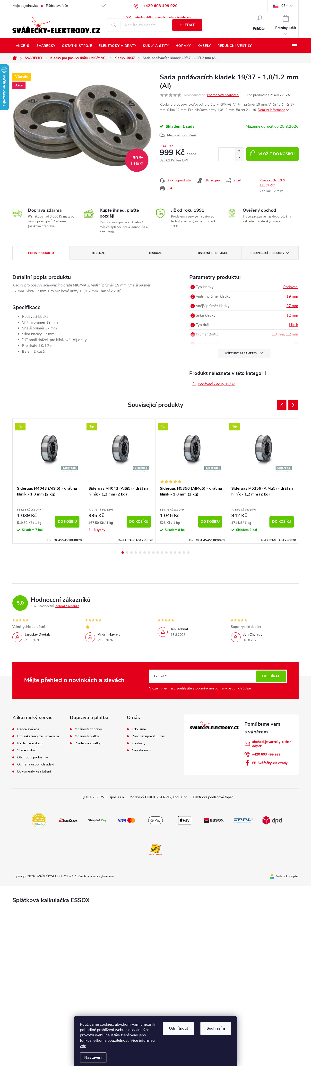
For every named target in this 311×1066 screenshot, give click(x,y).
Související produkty (267, 253)
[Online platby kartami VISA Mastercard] (126, 819)
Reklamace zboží (30, 743)
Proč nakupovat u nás (148, 736)
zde (83, 1046)
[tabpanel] (48, 481)
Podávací (290, 287)
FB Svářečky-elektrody (269, 763)
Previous (281, 405)
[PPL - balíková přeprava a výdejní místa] (243, 819)
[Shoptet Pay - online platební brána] (97, 819)
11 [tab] (166, 552)
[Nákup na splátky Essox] (214, 819)
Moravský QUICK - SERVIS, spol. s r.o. (159, 797)
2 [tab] (127, 552)
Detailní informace (271, 110)
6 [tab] (144, 552)
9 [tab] (157, 552)
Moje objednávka (25, 5)
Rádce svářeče (57, 5)
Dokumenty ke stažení (34, 771)
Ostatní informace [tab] (213, 253)
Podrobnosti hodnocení (223, 95)
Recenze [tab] (98, 253)
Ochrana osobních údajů (35, 764)
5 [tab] (140, 552)
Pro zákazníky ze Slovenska (38, 736)
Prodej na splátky (88, 743)
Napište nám (141, 750)
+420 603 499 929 (266, 754)
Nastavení (93, 1057)
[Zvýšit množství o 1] (239, 151)
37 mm (292, 305)
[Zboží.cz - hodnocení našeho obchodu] (68, 819)
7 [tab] (149, 552)
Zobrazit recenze (67, 606)
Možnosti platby (87, 736)
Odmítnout (178, 1028)
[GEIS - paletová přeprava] (155, 849)
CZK (284, 6)
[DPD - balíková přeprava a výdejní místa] (272, 819)
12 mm (292, 315)
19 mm (292, 296)
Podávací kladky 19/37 (216, 384)
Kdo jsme (139, 729)
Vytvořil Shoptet (287, 876)
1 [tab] (122, 552)
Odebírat (271, 676)
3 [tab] (131, 552)
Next (293, 405)
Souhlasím (216, 1028)
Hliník (293, 324)
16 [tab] (188, 552)
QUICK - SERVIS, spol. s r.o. (103, 797)
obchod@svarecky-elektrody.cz (271, 743)
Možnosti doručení (181, 135)
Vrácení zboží (27, 750)
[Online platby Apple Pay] (185, 819)
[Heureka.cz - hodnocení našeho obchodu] (39, 819)
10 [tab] (162, 552)
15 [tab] (184, 552)
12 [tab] (171, 552)
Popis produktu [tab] (41, 253)
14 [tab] (179, 552)
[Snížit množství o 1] (239, 157)
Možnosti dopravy (88, 729)
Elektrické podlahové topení (213, 797)
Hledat (187, 25)
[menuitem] (22, 45)
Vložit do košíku (277, 154)
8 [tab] (153, 552)
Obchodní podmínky (32, 757)
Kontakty (138, 743)
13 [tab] (175, 552)
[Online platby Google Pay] (155, 819)
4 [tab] (136, 552)
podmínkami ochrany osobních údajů (223, 688)
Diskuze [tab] (155, 253)
